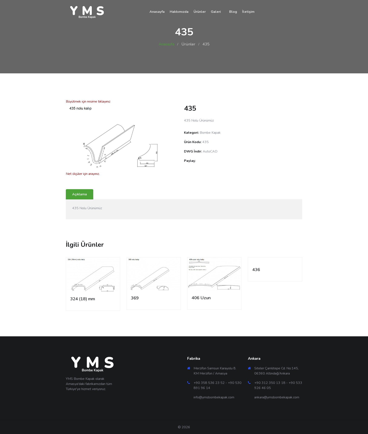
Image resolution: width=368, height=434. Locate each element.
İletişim (248, 11)
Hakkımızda (179, 11)
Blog (233, 11)
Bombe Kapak (210, 132)
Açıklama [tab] (79, 194)
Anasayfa (157, 11)
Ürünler (200, 11)
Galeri (216, 11)
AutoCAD (210, 151)
